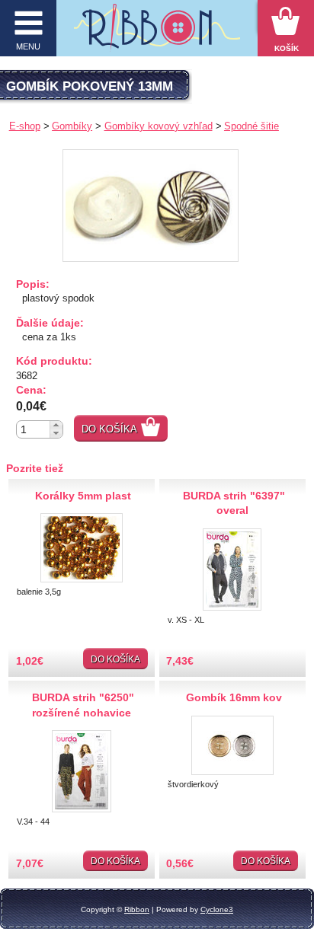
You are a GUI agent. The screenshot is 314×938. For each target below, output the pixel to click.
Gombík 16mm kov (234, 697)
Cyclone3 (216, 909)
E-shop (24, 126)
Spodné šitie (251, 126)
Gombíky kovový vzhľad (158, 126)
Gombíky (72, 126)
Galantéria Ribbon (157, 32)
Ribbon (136, 909)
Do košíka (109, 429)
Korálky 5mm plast (83, 496)
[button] (56, 425)
